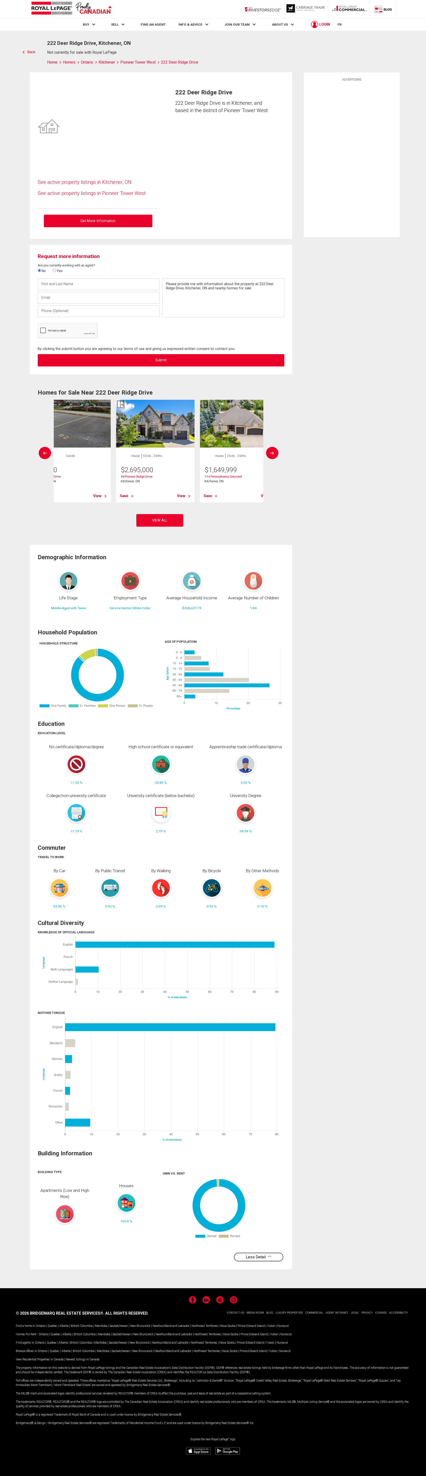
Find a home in (25, 1326)
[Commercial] (349, 9)
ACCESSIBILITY (398, 1312)
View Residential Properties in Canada (40, 1359)
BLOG (269, 1312)
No (43, 271)
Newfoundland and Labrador (171, 1326)
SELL (115, 24)
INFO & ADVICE (190, 24)
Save (124, 496)
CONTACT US (235, 1312)
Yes (59, 271)
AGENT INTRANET (337, 1312)
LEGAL (355, 1312)
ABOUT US (280, 24)
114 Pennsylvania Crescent (223, 476)
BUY (86, 24)
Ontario (40, 1326)
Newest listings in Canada (82, 1359)
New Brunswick (140, 1326)
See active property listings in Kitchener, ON (84, 182)
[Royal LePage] (71, 9)
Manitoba (101, 1326)
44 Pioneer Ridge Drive (136, 476)
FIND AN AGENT (153, 24)
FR (339, 24)
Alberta (64, 1326)
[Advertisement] (352, 158)
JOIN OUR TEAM (237, 24)
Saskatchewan (118, 1326)
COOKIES (381, 1312)
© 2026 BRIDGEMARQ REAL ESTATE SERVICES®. (60, 1313)
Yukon (271, 1326)
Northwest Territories (205, 1326)
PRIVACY (367, 1312)
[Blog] (383, 9)
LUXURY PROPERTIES (289, 1312)
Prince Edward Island (251, 1326)
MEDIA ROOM (255, 1312)
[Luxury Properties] (306, 9)
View (97, 496)
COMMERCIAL (314, 1312)
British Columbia (82, 1326)
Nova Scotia (227, 1326)
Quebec (52, 1326)
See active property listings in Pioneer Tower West (92, 193)
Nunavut (283, 1326)
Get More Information (98, 221)
